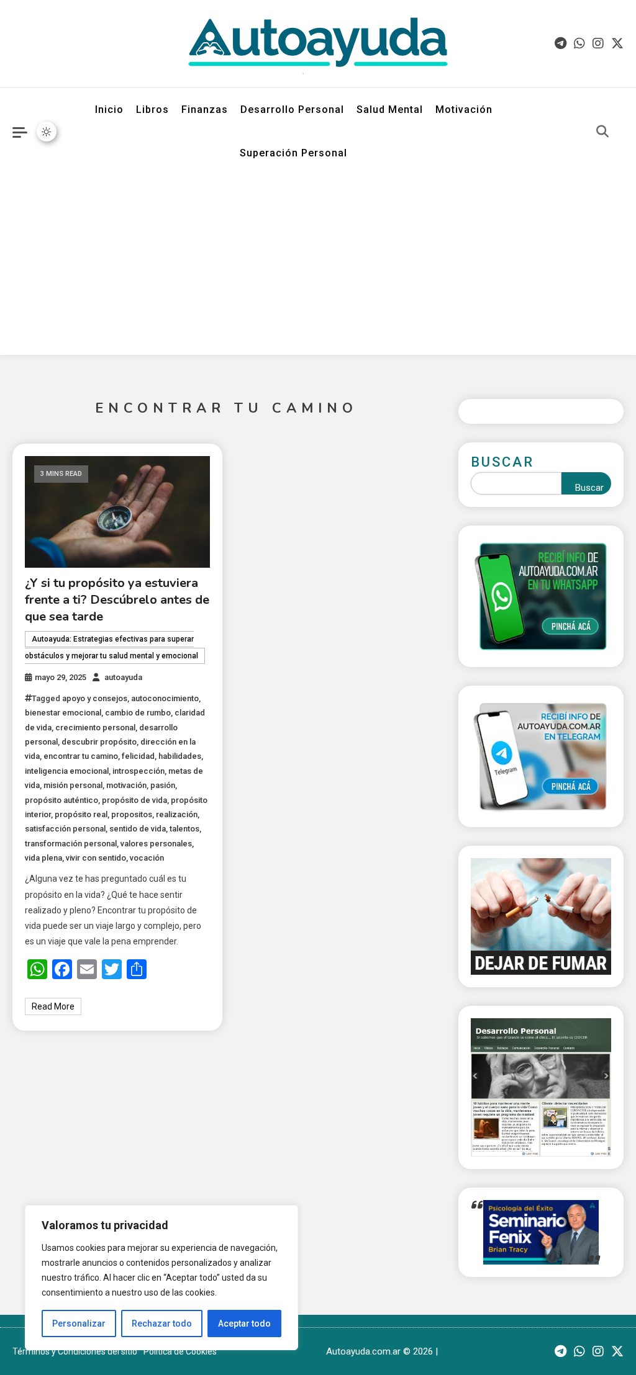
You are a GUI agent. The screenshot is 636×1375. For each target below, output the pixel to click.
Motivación (464, 109)
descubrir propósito (99, 741)
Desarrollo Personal (292, 109)
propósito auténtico (61, 800)
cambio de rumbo (138, 712)
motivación (126, 785)
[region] (161, 1277)
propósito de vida (134, 800)
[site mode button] (47, 131)
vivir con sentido (96, 857)
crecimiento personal (95, 727)
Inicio (109, 109)
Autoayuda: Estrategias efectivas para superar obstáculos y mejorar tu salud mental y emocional (111, 647)
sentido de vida (137, 828)
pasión (162, 785)
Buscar (502, 462)
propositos (131, 814)
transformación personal (71, 843)
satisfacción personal (65, 828)
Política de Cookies (180, 1351)
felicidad (138, 756)
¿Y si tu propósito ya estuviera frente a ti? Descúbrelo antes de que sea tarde (117, 600)
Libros (152, 109)
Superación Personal (293, 153)
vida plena (43, 857)
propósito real (81, 814)
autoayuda (123, 677)
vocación (147, 857)
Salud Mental (390, 109)
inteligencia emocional (67, 771)
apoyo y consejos (94, 698)
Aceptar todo (244, 1323)
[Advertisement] (318, 268)
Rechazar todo (162, 1323)
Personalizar (79, 1323)
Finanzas (204, 109)
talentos (184, 828)
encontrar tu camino (80, 756)
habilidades (179, 756)
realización (177, 814)
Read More (53, 1006)
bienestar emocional (63, 712)
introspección (138, 771)
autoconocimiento (165, 698)
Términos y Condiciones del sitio (74, 1351)
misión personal (72, 785)
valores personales (156, 843)
